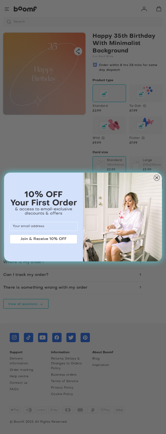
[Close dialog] (157, 178)
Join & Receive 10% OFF (43, 239)
